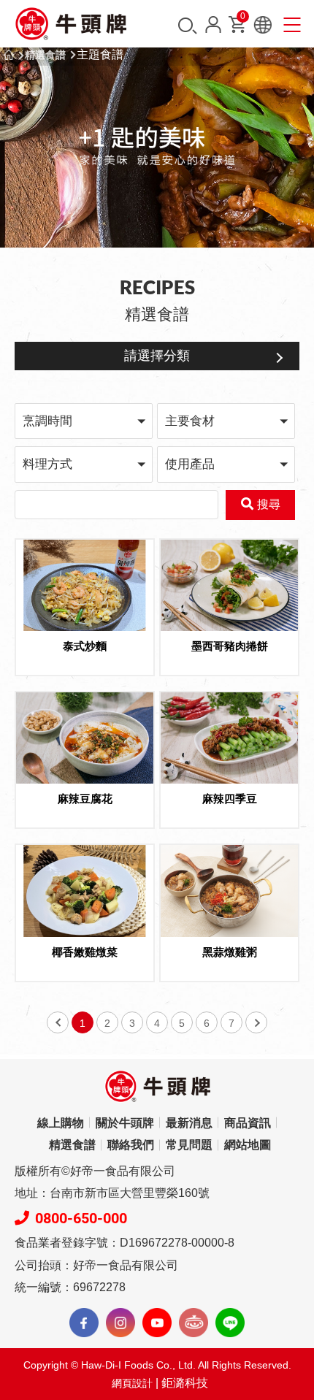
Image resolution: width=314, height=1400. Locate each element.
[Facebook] (84, 1322)
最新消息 (189, 1123)
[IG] (120, 1322)
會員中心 (213, 24)
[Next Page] (256, 1022)
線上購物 (60, 1123)
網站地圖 (247, 1145)
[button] (84, 421)
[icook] (193, 1322)
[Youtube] (157, 1322)
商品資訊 (247, 1123)
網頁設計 (132, 1383)
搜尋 (187, 26)
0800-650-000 (81, 1218)
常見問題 (189, 1145)
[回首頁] (71, 24)
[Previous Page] (58, 1022)
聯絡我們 (130, 1145)
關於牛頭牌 (125, 1123)
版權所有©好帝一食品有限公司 (95, 1171)
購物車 (242, 18)
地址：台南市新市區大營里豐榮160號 (112, 1193)
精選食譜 (45, 55)
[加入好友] (230, 1322)
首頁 (9, 55)
